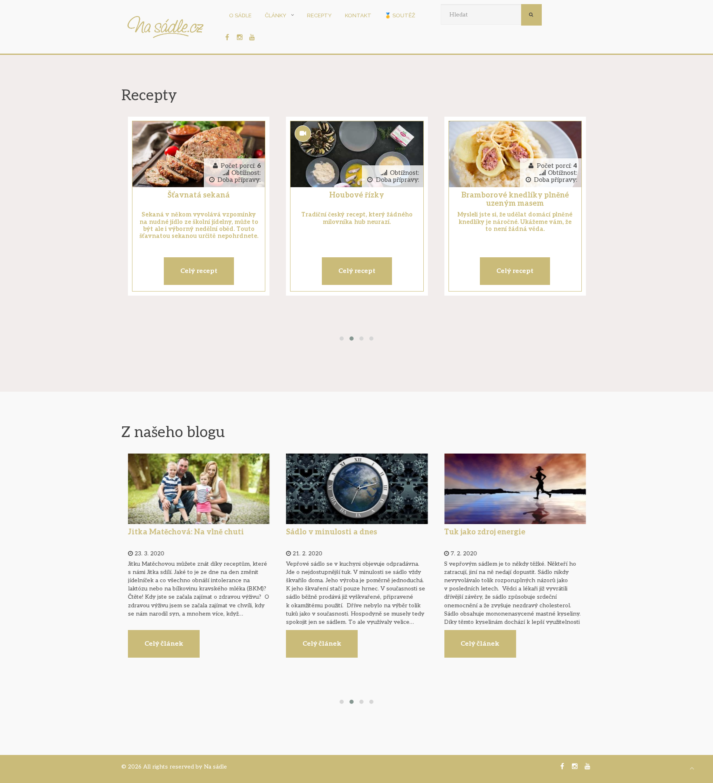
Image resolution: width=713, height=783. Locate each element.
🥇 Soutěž (400, 15)
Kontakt (358, 15)
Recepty (319, 15)
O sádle (240, 15)
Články (275, 15)
